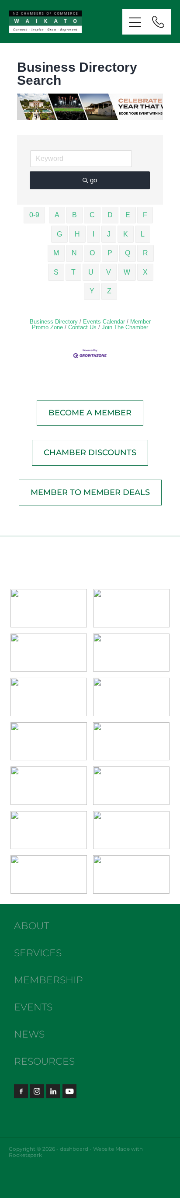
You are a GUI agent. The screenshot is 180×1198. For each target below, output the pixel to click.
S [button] (56, 272)
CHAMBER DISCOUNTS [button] (90, 452)
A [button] (57, 215)
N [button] (74, 253)
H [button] (77, 234)
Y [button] (92, 291)
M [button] (56, 253)
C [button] (92, 215)
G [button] (59, 234)
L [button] (143, 234)
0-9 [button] (34, 215)
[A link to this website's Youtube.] (69, 1091)
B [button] (74, 215)
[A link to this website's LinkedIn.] (53, 1091)
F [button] (145, 215)
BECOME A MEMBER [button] (90, 413)
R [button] (145, 253)
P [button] (109, 253)
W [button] (127, 272)
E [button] (127, 215)
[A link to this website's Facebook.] (21, 1091)
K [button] (125, 234)
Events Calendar (104, 321)
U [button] (90, 272)
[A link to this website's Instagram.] (37, 1091)
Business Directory (54, 321)
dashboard (74, 1149)
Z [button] (109, 291)
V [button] (108, 272)
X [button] (145, 272)
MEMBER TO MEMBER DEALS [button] (90, 492)
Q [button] (127, 253)
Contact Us (82, 327)
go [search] (93, 180)
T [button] (73, 272)
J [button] (109, 234)
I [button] (93, 234)
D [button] (110, 215)
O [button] (92, 253)
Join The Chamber (125, 327)
